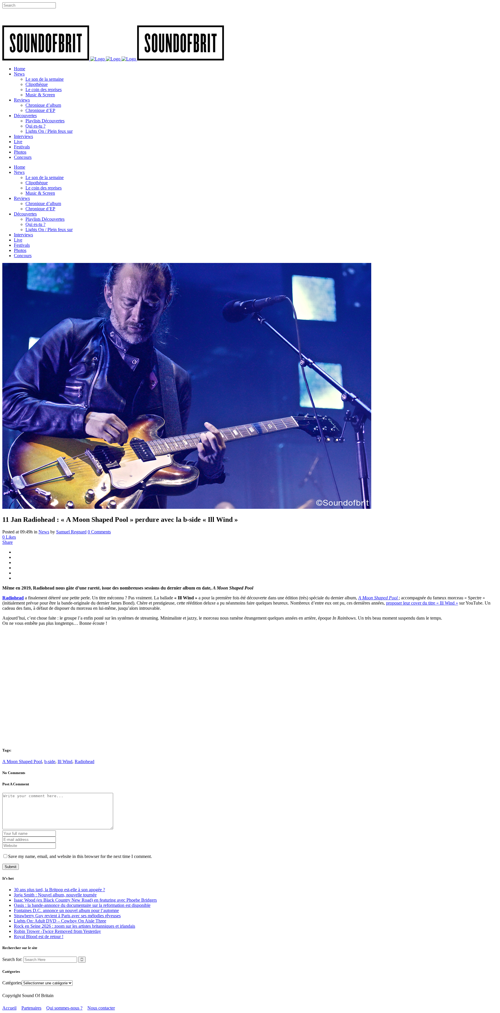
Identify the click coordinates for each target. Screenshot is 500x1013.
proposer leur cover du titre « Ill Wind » (422, 603)
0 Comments (99, 531)
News (43, 531)
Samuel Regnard (71, 531)
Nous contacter (101, 1007)
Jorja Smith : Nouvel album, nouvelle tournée (55, 894)
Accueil (9, 1007)
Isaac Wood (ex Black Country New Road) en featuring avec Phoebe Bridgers (85, 900)
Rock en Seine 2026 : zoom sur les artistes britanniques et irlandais (74, 926)
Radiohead (84, 761)
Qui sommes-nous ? (64, 1007)
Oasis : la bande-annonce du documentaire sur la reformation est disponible (82, 905)
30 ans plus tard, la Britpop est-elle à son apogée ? (59, 889)
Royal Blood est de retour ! (38, 936)
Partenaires (31, 1007)
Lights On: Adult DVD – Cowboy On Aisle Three (60, 920)
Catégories (12, 982)
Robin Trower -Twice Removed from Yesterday (57, 931)
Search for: (12, 959)
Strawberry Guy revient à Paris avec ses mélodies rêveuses (67, 915)
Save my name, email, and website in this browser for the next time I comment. (80, 856)
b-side (49, 761)
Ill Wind (65, 761)
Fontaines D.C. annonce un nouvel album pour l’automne (66, 910)
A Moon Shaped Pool (22, 761)
